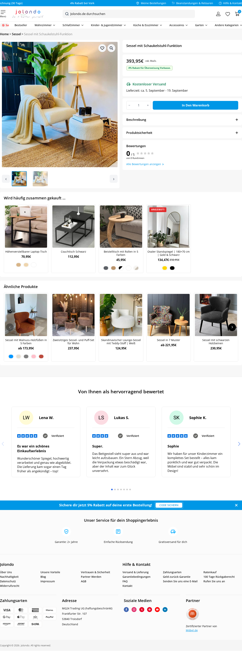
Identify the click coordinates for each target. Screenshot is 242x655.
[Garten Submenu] (205, 25)
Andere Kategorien (227, 25)
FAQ (125, 581)
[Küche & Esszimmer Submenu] (160, 25)
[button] (111, 48)
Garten (199, 25)
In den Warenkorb (195, 105)
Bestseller (21, 25)
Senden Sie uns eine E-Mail (180, 581)
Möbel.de (192, 630)
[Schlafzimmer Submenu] (81, 25)
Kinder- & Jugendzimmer (106, 25)
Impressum (47, 581)
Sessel (16, 34)
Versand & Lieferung (136, 572)
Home (4, 34)
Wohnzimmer (43, 25)
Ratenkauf (209, 572)
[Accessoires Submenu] (186, 25)
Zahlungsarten (172, 572)
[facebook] (126, 609)
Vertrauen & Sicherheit (95, 572)
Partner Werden (91, 576)
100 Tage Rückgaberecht (219, 576)
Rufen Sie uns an (214, 581)
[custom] (149, 609)
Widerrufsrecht (9, 586)
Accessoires (176, 25)
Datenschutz (8, 581)
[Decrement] (129, 105)
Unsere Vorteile (50, 572)
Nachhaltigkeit (9, 576)
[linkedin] (165, 609)
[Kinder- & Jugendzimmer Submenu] (124, 25)
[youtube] (157, 609)
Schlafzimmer (71, 25)
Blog (43, 576)
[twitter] (141, 609)
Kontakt (127, 586)
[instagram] (134, 609)
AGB (83, 581)
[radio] (18, 264)
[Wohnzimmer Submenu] (53, 25)
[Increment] (148, 105)
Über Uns (6, 572)
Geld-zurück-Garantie (176, 576)
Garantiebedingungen (136, 576)
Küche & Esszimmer (145, 25)
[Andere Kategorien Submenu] (240, 25)
